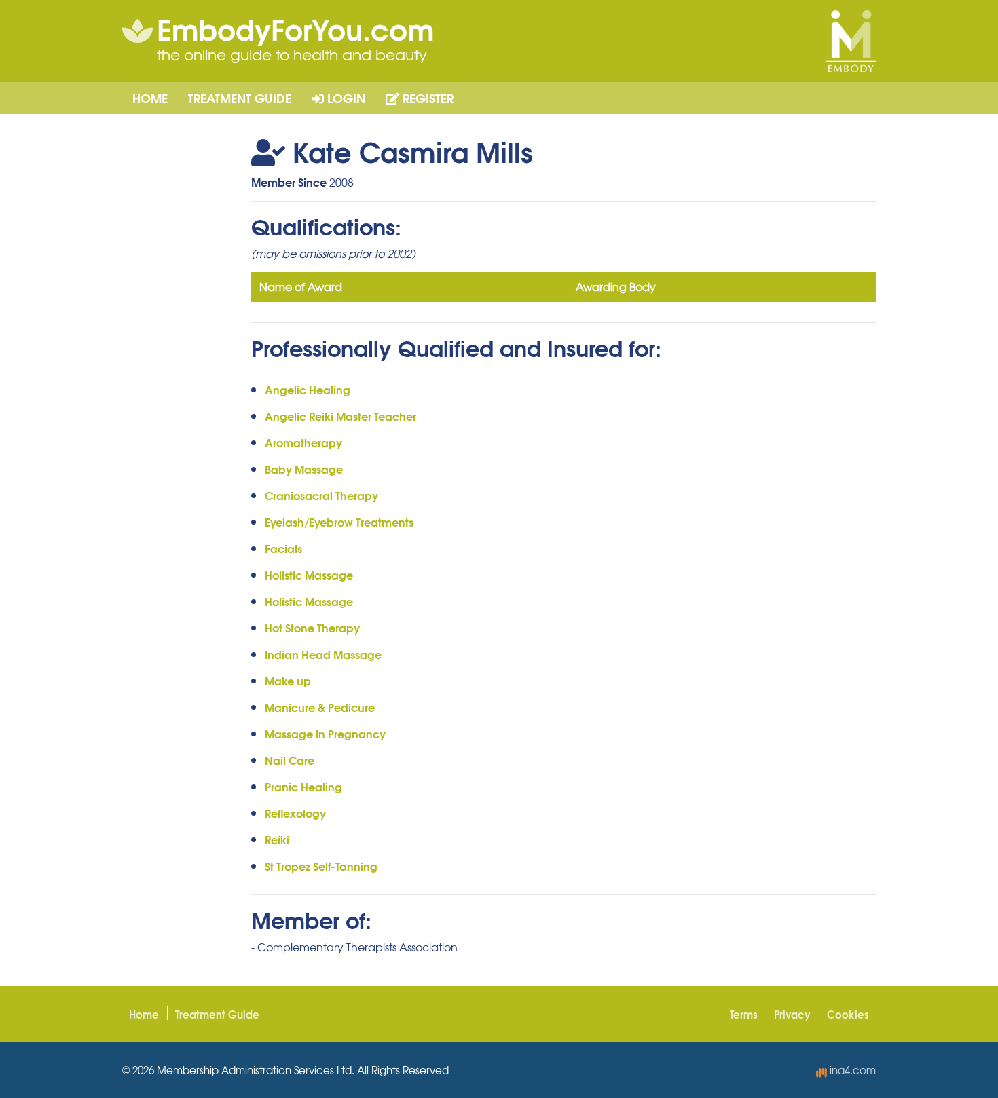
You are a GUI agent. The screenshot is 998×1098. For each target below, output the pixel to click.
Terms (744, 1014)
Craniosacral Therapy (321, 495)
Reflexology (295, 812)
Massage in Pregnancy (325, 733)
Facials (283, 547)
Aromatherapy (303, 442)
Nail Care (289, 759)
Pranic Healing (303, 786)
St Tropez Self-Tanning (321, 865)
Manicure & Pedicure (320, 706)
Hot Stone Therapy (312, 627)
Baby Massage (304, 468)
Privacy (792, 1014)
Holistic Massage (309, 574)
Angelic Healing (307, 389)
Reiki (277, 839)
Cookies (848, 1014)
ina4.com (851, 1070)
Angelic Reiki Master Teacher (340, 415)
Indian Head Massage (323, 653)
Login (344, 97)
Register (426, 97)
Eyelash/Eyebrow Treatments (339, 521)
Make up (288, 680)
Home (150, 97)
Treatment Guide (239, 97)
